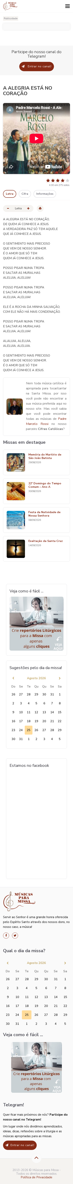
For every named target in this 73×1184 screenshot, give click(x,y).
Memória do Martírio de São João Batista (44, 456)
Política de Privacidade (36, 1177)
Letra (9, 194)
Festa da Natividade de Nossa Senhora (44, 514)
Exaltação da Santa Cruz (45, 541)
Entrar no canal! (39, 66)
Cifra (24, 194)
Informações (44, 194)
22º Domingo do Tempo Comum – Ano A (44, 485)
